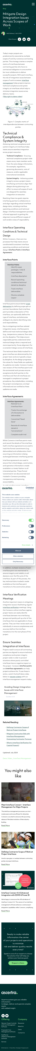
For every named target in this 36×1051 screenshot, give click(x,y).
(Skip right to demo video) (12, 96)
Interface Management (22, 758)
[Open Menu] (33, 5)
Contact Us (21, 1033)
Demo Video (7, 758)
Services (3, 1041)
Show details (26, 545)
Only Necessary (18, 561)
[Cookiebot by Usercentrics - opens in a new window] (26, 488)
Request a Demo (18, 963)
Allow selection (18, 556)
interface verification (11, 607)
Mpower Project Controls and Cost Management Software (8, 1025)
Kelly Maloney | (11, 33)
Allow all (18, 550)
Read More (5, 825)
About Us (21, 1026)
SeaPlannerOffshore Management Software (8, 1036)
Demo (20, 1029)
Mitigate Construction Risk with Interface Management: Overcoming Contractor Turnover (19, 736)
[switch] (31, 525)
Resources (21, 1023)
